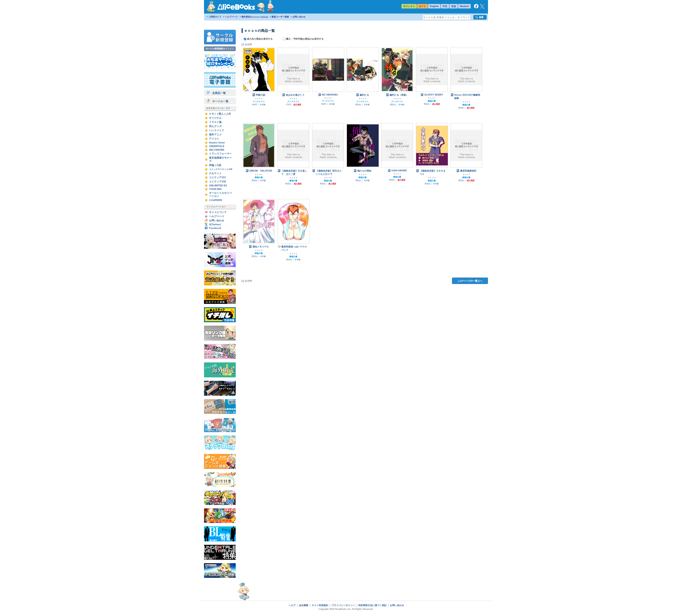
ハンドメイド (216, 130)
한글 (453, 6)
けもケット (215, 173)
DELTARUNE (216, 149)
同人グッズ (215, 126)
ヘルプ (292, 605)
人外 (228, 113)
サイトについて (218, 212)
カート (422, 6)
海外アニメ (215, 134)
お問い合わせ (298, 16)
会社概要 (303, 605)
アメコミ (214, 138)
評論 (211, 165)
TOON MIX (215, 189)
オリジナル (215, 118)
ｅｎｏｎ (259, 98)
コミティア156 (217, 181)
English (434, 6)
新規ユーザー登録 (280, 16)
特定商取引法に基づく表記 (372, 605)
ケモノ (213, 113)
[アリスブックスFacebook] (476, 7)
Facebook (215, 228)
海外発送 (254, 16)
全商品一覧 (218, 92)
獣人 (221, 113)
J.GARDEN (215, 200)
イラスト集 (215, 122)
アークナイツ (259, 101)
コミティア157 (217, 177)
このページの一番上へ (470, 280)
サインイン (409, 6)
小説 (218, 165)
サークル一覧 (219, 101)
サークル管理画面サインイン (220, 48)
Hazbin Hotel (217, 142)
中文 (445, 6)
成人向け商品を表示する (259, 38)
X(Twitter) (215, 224)
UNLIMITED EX (218, 185)
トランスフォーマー (220, 153)
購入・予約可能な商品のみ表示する (304, 38)
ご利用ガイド (214, 16)
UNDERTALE (216, 146)
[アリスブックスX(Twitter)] (482, 7)
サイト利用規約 (320, 605)
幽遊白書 (432, 101)
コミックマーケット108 (220, 169)
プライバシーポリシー (343, 605)
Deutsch (464, 6)
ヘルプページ (231, 16)
